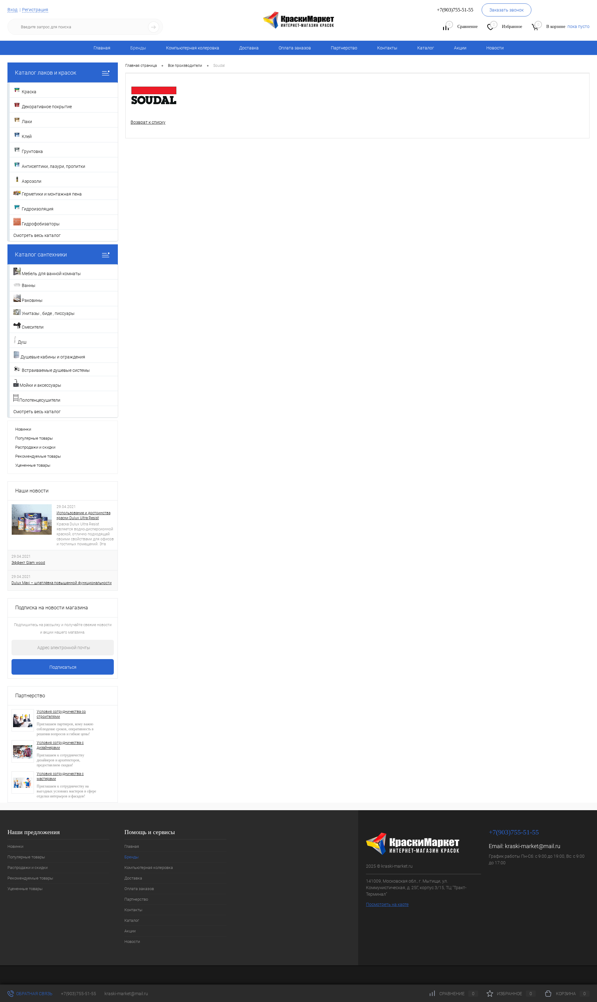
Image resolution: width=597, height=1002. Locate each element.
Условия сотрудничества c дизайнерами (60, 745)
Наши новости (32, 491)
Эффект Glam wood (28, 563)
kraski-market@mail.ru (532, 846)
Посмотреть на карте (387, 904)
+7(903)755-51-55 (78, 993)
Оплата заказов (295, 47)
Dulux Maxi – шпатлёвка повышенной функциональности (62, 583)
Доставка (249, 47)
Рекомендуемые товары (38, 456)
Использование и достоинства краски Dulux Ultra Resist (83, 515)
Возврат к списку (148, 122)
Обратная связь (34, 993)
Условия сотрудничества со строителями (61, 714)
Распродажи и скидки (35, 447)
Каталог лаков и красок (45, 72)
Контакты (387, 47)
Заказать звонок (506, 9)
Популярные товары (34, 438)
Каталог (425, 47)
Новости (495, 47)
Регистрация (35, 9)
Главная (102, 47)
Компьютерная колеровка (192, 47)
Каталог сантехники (41, 254)
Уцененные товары (32, 465)
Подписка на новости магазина (51, 608)
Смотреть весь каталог (37, 235)
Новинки (23, 429)
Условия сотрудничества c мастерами (60, 776)
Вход (12, 9)
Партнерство (344, 47)
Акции (460, 47)
